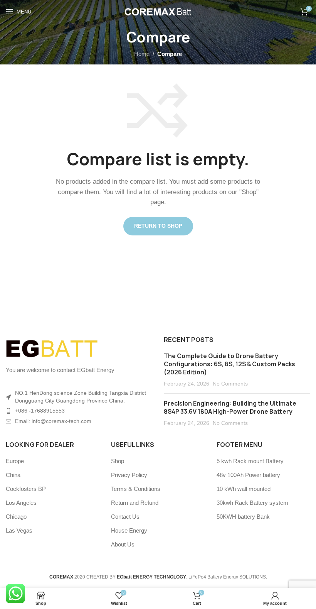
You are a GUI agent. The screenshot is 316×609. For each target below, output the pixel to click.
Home (142, 54)
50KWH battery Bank (243, 516)
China (13, 475)
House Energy (129, 530)
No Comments (230, 384)
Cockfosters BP (26, 489)
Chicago (16, 516)
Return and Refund (134, 502)
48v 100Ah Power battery (248, 475)
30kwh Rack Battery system (252, 502)
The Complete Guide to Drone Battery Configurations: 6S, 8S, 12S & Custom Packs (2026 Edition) (229, 364)
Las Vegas (19, 530)
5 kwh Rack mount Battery (250, 461)
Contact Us (125, 516)
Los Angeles (21, 502)
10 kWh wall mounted (244, 489)
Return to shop (158, 226)
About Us (122, 544)
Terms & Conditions (135, 489)
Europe (15, 461)
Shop (117, 461)
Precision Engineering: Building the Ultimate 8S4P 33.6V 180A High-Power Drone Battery (230, 407)
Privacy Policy (129, 475)
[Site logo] (158, 11)
